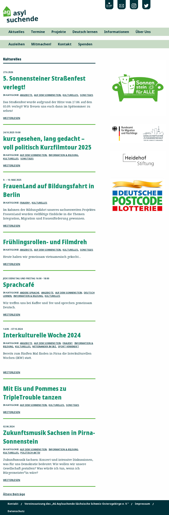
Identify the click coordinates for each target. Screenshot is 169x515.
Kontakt (65, 44)
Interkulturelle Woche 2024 (42, 335)
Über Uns (143, 31)
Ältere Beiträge (14, 494)
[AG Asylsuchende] (20, 14)
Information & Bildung (63, 155)
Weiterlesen (11, 118)
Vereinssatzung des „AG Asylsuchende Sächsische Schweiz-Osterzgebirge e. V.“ (77, 504)
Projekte (59, 31)
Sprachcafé (18, 284)
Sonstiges (86, 95)
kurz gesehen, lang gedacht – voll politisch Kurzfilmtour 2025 (47, 142)
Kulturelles (70, 95)
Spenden (85, 44)
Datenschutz (16, 511)
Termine (38, 31)
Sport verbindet (68, 346)
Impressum (142, 504)
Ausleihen (16, 44)
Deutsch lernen (85, 31)
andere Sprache (29, 292)
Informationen (116, 31)
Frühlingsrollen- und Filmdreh (45, 242)
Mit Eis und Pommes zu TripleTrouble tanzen (34, 392)
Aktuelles (16, 31)
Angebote (26, 95)
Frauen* (25, 202)
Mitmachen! (41, 44)
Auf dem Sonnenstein (47, 95)
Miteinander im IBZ (44, 346)
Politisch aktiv (30, 452)
